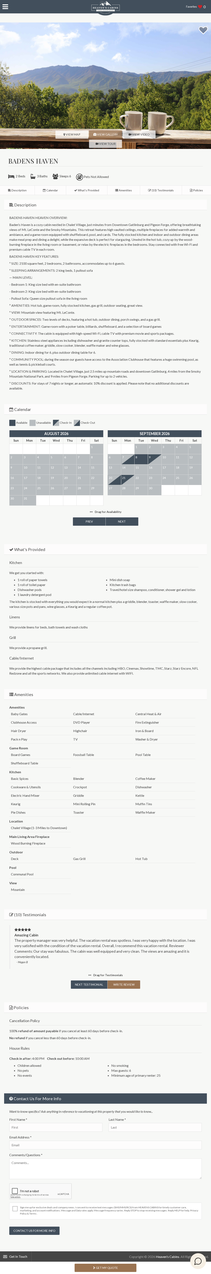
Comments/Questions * (25, 1155)
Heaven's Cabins (167, 1257)
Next (122, 521)
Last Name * (117, 1119)
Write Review (124, 984)
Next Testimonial (89, 984)
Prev (89, 521)
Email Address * (20, 1137)
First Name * (18, 1119)
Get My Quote (106, 1267)
